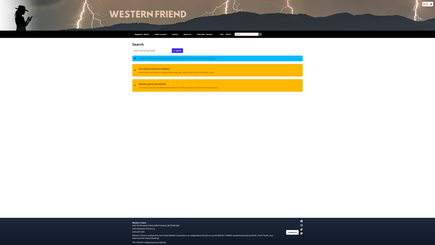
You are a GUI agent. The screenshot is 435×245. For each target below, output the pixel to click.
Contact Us (292, 232)
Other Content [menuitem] (160, 34)
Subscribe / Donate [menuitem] (204, 34)
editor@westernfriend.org (143, 228)
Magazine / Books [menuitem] (142, 34)
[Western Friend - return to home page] (217, 15)
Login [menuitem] (222, 34)
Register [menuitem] (228, 34)
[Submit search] (260, 34)
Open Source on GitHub (155, 242)
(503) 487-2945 (138, 232)
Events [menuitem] (174, 34)
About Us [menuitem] (187, 34)
